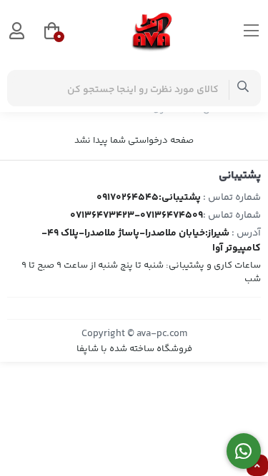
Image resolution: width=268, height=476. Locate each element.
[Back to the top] (257, 466)
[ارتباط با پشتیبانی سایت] (244, 451)
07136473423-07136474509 (136, 215)
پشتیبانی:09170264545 (148, 198)
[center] (243, 88)
